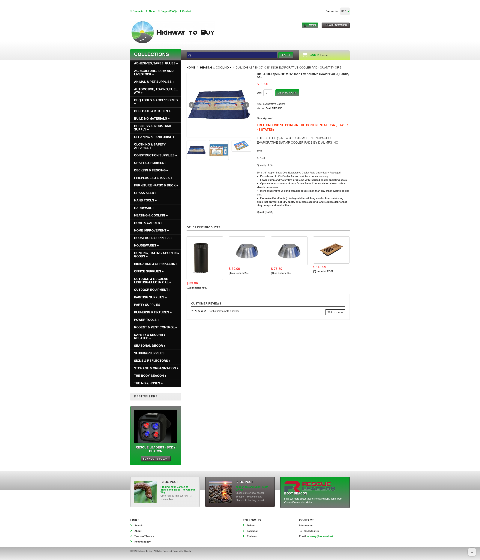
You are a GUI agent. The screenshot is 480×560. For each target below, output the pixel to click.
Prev (192, 105)
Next (246, 105)
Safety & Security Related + (150, 336)
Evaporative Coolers (274, 104)
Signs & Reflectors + (152, 360)
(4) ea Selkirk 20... (239, 273)
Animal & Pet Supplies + (154, 81)
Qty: (259, 92)
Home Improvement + (151, 230)
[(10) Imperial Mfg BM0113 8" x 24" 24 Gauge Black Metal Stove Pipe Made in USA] (205, 258)
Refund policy (142, 541)
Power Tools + (146, 319)
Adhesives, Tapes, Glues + (156, 63)
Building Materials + (152, 118)
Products (138, 11)
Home (191, 67)
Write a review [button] (335, 312)
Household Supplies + (153, 238)
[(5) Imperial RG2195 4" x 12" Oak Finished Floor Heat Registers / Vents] (331, 250)
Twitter (251, 525)
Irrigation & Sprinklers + (156, 263)
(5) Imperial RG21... (324, 271)
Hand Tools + (145, 200)
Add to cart (287, 92)
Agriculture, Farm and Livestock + (154, 72)
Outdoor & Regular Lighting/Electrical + (152, 280)
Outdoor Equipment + (152, 289)
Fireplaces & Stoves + (153, 177)
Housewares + (146, 245)
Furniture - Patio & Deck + (156, 185)
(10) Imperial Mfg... (197, 287)
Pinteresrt (252, 536)
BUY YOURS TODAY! (155, 458)
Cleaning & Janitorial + (154, 137)
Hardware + (144, 208)
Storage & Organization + (156, 368)
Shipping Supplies (149, 353)
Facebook (252, 531)
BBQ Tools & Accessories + (156, 102)
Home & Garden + (148, 223)
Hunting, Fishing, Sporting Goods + (156, 254)
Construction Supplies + (155, 155)
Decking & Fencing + (151, 170)
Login (312, 25)
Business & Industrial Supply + (153, 127)
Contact (186, 11)
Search (138, 525)
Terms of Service (144, 536)
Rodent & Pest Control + (155, 327)
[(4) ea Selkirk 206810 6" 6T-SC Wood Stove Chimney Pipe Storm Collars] (247, 250)
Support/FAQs (169, 11)
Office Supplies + (149, 271)
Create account (335, 25)
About (151, 11)
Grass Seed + (145, 192)
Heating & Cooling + (215, 67)
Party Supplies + (148, 304)
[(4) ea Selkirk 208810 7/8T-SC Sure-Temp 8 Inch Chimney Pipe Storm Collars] (289, 250)
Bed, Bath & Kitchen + (152, 111)
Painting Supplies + (150, 297)
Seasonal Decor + (149, 345)
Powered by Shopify (182, 551)
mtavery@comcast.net (320, 536)
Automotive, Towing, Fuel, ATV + (156, 91)
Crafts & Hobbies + (150, 162)
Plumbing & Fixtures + (153, 312)
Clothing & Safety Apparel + (150, 146)
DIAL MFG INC (274, 108)
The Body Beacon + (150, 375)
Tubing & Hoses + (148, 383)
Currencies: (332, 11)
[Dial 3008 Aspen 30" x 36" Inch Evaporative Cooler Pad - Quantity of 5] (219, 105)
